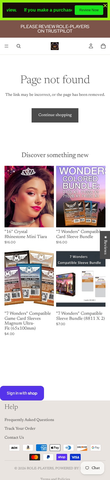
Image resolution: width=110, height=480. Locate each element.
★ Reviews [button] (105, 245)
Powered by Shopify (75, 468)
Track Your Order (20, 429)
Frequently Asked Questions (29, 420)
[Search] (18, 46)
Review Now (89, 10)
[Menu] (6, 46)
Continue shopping (55, 115)
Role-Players (40, 468)
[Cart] (103, 46)
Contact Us (14, 438)
